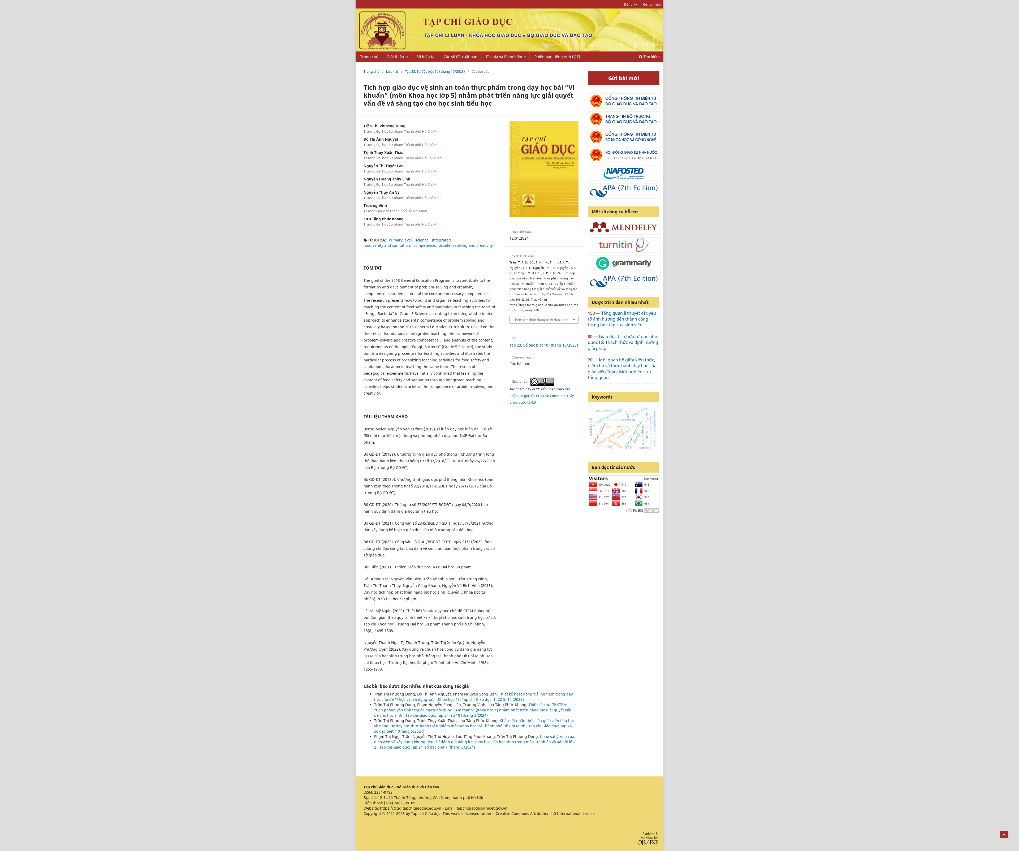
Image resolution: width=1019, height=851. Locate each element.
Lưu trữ (392, 71)
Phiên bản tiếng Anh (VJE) (557, 56)
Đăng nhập (652, 4)
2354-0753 (383, 792)
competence (424, 245)
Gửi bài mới (623, 78)
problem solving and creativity (466, 245)
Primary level (400, 240)
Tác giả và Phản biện (504, 56)
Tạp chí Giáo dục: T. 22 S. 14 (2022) (493, 699)
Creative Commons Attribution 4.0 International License (545, 813)
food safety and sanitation (387, 245)
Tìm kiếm (651, 56)
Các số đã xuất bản (460, 56)
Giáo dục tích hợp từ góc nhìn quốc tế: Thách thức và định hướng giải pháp (623, 342)
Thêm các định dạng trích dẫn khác (540, 319)
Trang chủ (369, 56)
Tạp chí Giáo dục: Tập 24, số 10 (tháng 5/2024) (446, 715)
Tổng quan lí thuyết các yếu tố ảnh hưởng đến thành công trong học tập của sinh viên (622, 319)
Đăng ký (630, 4)
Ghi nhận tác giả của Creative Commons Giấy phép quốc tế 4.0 (542, 396)
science (422, 240)
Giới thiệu (396, 56)
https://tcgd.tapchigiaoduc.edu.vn (410, 808)
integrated (441, 240)
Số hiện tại (426, 56)
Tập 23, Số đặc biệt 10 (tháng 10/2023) (435, 71)
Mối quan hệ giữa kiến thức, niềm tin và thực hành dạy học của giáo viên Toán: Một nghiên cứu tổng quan (622, 369)
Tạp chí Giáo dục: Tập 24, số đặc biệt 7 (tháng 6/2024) (427, 747)
